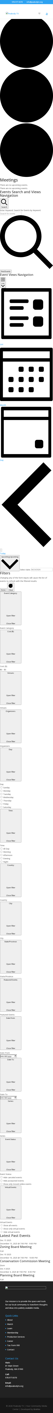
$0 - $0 (3, 669)
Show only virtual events (14, 1228)
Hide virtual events (11, 1232)
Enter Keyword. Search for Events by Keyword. (20, 210)
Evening (6, 858)
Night (5, 861)
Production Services (16, 1336)
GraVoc (36, 1409)
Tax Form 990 (13, 1345)
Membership (12, 1332)
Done (3, 590)
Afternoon (7, 855)
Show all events (10, 1225)
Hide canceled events (12, 1177)
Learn (9, 1328)
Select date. (25, 569)
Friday (6, 804)
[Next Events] (1, 550)
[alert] (26, 185)
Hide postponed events (13, 1180)
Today (3, 553)
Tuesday (7, 794)
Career (10, 1341)
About (10, 1320)
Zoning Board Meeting (16, 1247)
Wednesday (8, 797)
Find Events (5, 271)
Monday (6, 791)
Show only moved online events (17, 1184)
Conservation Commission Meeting (25, 1261)
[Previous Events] (26, 547)
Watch (10, 1324)
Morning (7, 852)
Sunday (6, 787)
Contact (10, 1349)
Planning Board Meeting (17, 1275)
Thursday (7, 800)
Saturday (7, 807)
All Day (6, 848)
